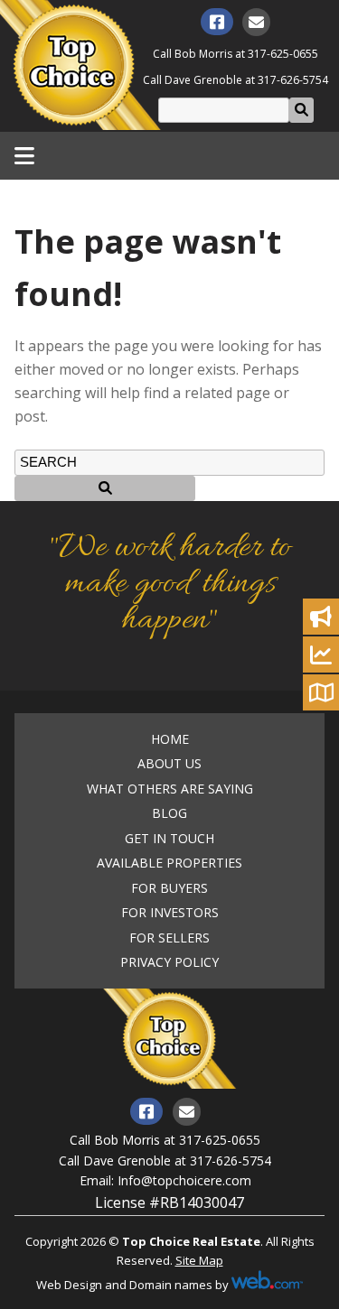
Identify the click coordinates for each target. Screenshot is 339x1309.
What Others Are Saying (170, 789)
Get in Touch (169, 839)
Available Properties (169, 863)
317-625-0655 (283, 53)
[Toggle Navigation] (24, 155)
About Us (169, 764)
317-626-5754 (293, 80)
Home (170, 739)
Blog (169, 813)
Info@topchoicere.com (184, 1180)
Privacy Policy (169, 962)
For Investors (170, 913)
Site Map (199, 1260)
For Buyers (169, 888)
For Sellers (169, 938)
